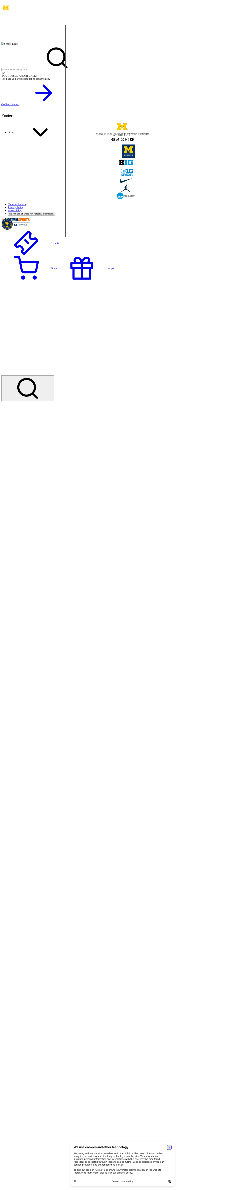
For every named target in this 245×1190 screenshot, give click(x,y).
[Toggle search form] (27, 388)
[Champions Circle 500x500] (7, 224)
